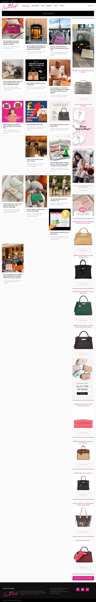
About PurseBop (5, 1)
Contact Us (13, 1)
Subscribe (70, 599)
